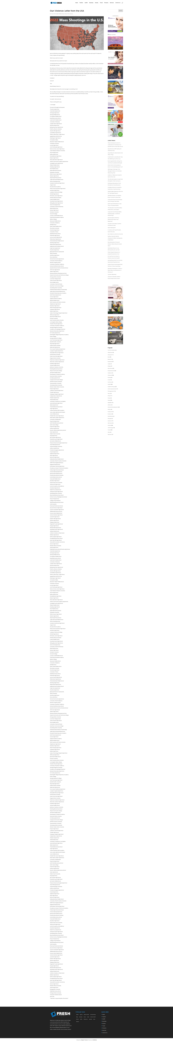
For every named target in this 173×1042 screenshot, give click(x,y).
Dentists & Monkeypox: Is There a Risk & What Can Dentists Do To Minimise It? (115, 270)
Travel (101, 2)
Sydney (77, 1021)
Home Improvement (112, 388)
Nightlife (109, 402)
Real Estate (110, 416)
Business (91, 2)
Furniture (110, 382)
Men (109, 393)
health (81, 1019)
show (94, 1019)
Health (86, 2)
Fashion (81, 2)
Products (106, 2)
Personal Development (113, 407)
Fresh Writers (53, 13)
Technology (110, 427)
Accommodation (111, 350)
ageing (81, 1014)
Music (109, 398)
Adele (77, 1014)
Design (109, 366)
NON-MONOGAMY (112, 227)
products (90, 1019)
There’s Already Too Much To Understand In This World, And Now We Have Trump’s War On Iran (115, 144)
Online (109, 404)
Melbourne (86, 1019)
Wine (109, 432)
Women (109, 434)
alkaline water (86, 1014)
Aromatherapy (93, 1014)
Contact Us (117, 2)
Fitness (109, 377)
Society (96, 2)
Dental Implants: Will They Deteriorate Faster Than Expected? (113, 219)
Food (109, 379)
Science (109, 420)
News (76, 2)
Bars (109, 357)
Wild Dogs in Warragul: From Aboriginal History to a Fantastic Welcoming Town (115, 171)
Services (112, 2)
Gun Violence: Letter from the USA (115, 234)
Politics (68, 13)
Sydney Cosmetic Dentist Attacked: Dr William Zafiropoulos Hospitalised (115, 238)
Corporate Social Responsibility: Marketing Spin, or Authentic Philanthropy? (115, 213)
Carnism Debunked (112, 274)
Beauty (109, 359)
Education (110, 368)
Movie (109, 395)
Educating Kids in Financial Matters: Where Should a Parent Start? (115, 244)
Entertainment (111, 370)
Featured (110, 375)
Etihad (77, 1019)
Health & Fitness (111, 386)
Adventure (110, 352)
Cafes (109, 363)
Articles (63, 13)
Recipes (109, 418)
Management (111, 391)
